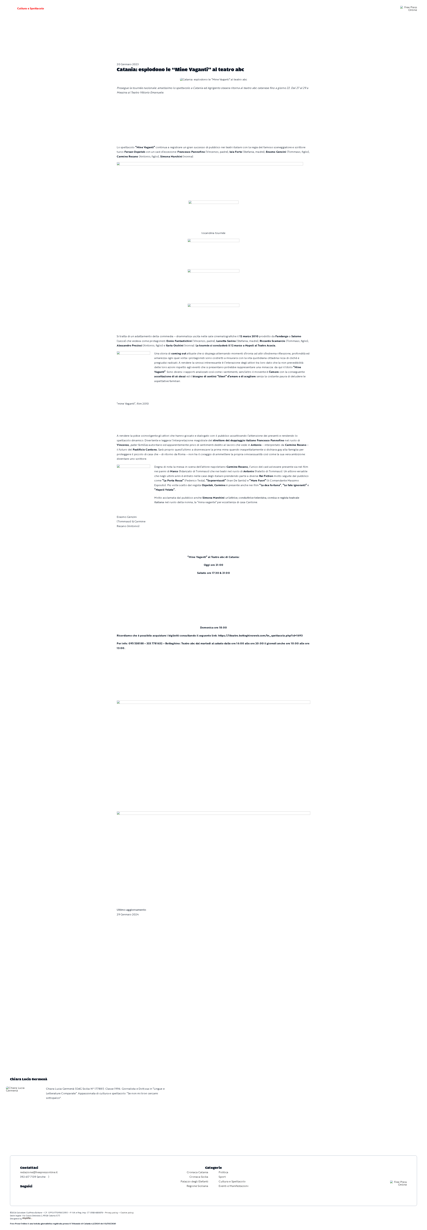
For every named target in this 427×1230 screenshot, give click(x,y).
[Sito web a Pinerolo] (27, 1218)
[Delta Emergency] (210, 164)
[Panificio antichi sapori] (213, 271)
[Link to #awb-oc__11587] (8, 9)
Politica (223, 1172)
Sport (222, 1177)
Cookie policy (127, 1212)
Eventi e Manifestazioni (233, 1186)
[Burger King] (213, 814)
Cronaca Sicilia (198, 1177)
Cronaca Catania (197, 1172)
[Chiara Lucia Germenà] (20, 1088)
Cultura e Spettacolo (30, 8)
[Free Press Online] (408, 7)
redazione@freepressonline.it (39, 1172)
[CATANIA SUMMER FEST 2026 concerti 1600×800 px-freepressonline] (213, 241)
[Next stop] (213, 703)
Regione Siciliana (197, 1186)
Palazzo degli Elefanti (194, 1181)
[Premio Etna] (213, 306)
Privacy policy (111, 1212)
